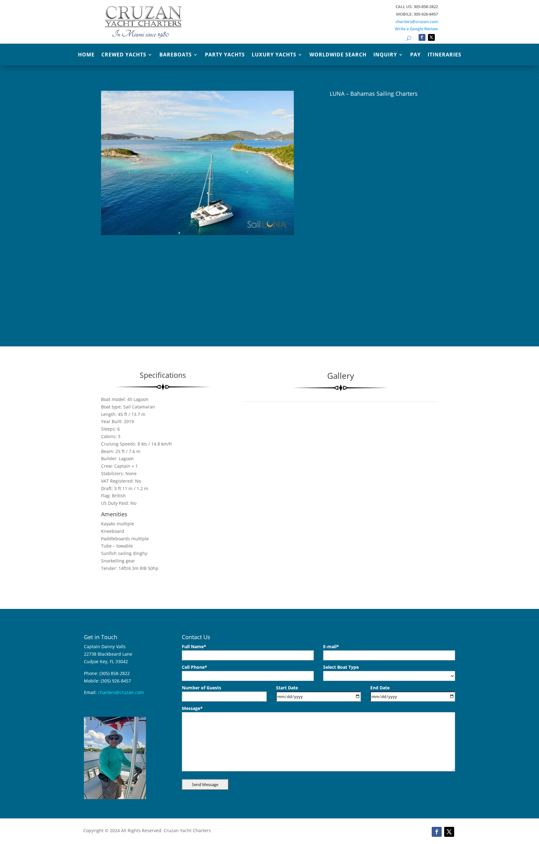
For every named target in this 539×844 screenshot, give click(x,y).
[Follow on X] (431, 37)
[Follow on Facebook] (422, 37)
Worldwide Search (338, 55)
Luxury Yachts (274, 55)
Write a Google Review (416, 28)
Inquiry (385, 55)
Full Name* (194, 646)
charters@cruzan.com (417, 21)
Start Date (287, 688)
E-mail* (331, 646)
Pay (415, 55)
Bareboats (175, 55)
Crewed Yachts (123, 55)
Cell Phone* (194, 667)
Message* (192, 708)
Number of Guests (201, 688)
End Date (380, 688)
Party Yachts (225, 55)
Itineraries (444, 55)
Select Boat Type (341, 667)
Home (86, 55)
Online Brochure (329, 139)
